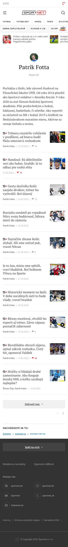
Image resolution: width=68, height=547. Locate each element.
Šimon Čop (8, 388)
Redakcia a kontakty (14, 464)
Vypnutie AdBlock (44, 464)
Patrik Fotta (9, 146)
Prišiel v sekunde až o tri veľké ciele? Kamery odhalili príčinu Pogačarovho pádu (30, 39)
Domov (7, 434)
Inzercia (6, 520)
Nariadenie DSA (51, 520)
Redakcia (20, 434)
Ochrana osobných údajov (27, 520)
